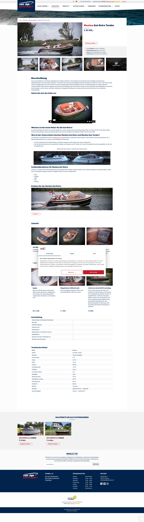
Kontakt (124, 1)
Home (20, 20)
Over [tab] (94, 253)
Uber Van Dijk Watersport (51, 476)
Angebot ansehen (25, 443)
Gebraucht (66, 6)
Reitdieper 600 (55, 438)
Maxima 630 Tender (59, 137)
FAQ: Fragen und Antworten (52, 478)
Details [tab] (72, 253)
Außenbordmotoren (104, 6)
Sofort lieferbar (42, 6)
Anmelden (95, 464)
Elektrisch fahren (78, 6)
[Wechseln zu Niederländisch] (73, 1)
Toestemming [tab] (49, 253)
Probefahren (91, 6)
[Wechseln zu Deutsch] (76, 1)
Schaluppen (55, 6)
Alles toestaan (93, 272)
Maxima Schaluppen (33, 20)
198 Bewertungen (110, 1)
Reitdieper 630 (27, 438)
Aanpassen (71, 272)
